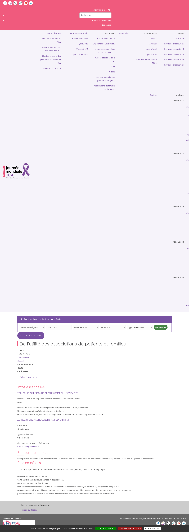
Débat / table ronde (28, 377)
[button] (103, 33)
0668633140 (23, 357)
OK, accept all (106, 528)
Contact (20, 361)
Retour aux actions (30, 335)
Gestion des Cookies (177, 518)
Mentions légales (139, 518)
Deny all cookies (131, 528)
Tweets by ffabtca (29, 509)
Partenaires (125, 518)
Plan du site (162, 518)
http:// (28, 446)
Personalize (152, 528)
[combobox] (95, 15)
